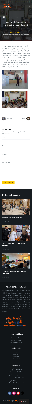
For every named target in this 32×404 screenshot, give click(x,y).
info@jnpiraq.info (18, 383)
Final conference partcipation (12, 217)
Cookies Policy (16, 340)
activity (21, 17)
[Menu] (29, 6)
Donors (16, 352)
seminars (26, 17)
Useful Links (16, 359)
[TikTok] (22, 393)
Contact (16, 354)
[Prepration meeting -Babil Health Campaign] (16, 261)
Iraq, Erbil (19, 371)
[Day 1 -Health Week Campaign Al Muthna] (16, 233)
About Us (16, 356)
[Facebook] (10, 393)
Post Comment (8, 182)
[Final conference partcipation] (16, 207)
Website (4, 154)
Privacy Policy (16, 338)
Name (3, 138)
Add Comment (7, 162)
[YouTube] (18, 393)
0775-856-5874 (19, 377)
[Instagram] (14, 393)
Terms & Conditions (16, 342)
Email (3, 146)
